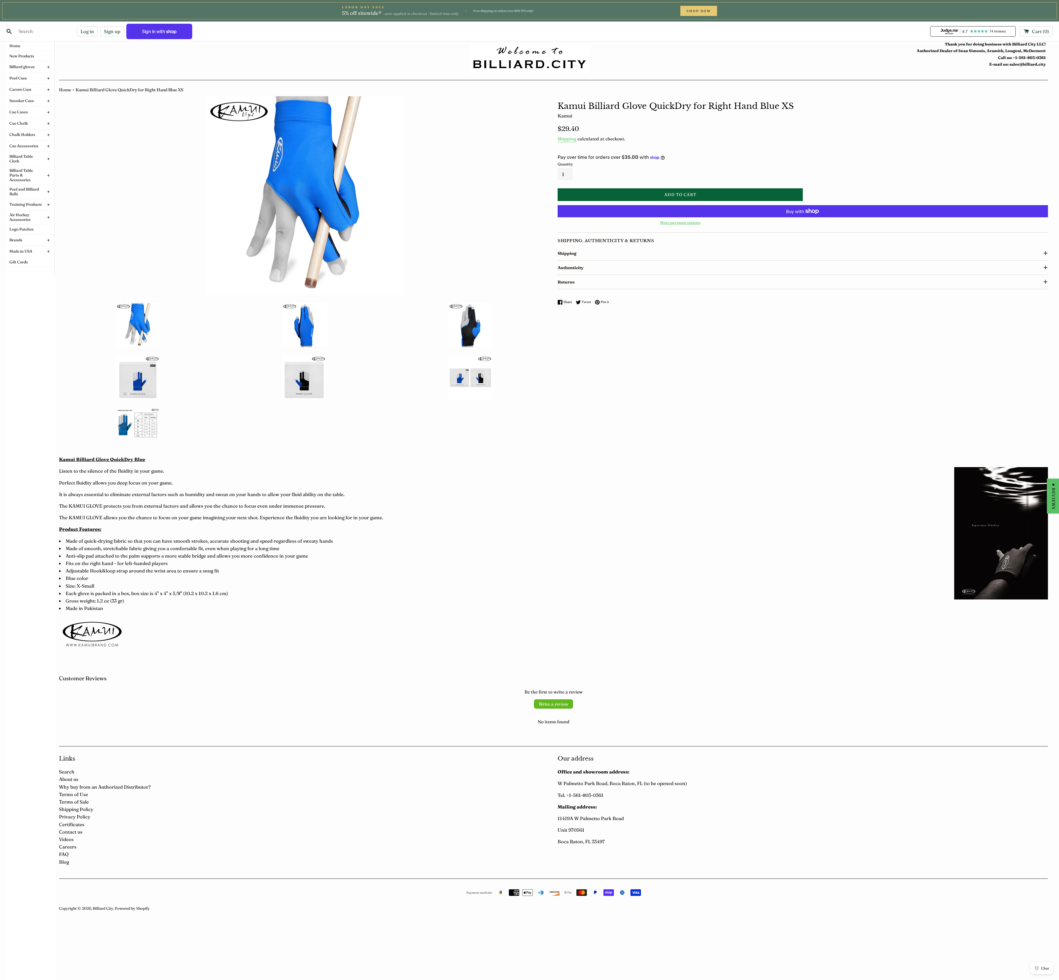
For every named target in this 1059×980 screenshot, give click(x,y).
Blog (64, 862)
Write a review (553, 704)
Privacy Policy (74, 817)
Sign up (112, 31)
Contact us (70, 832)
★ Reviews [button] (1053, 496)
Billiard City (103, 908)
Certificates (71, 824)
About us (68, 779)
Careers (67, 847)
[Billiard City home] (529, 60)
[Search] (9, 31)
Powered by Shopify (132, 908)
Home (65, 89)
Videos (66, 839)
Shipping (567, 138)
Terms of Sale (74, 802)
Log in (87, 31)
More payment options (680, 222)
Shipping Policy (76, 809)
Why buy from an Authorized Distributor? (105, 787)
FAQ (63, 854)
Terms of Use (73, 794)
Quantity (565, 164)
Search (66, 772)
